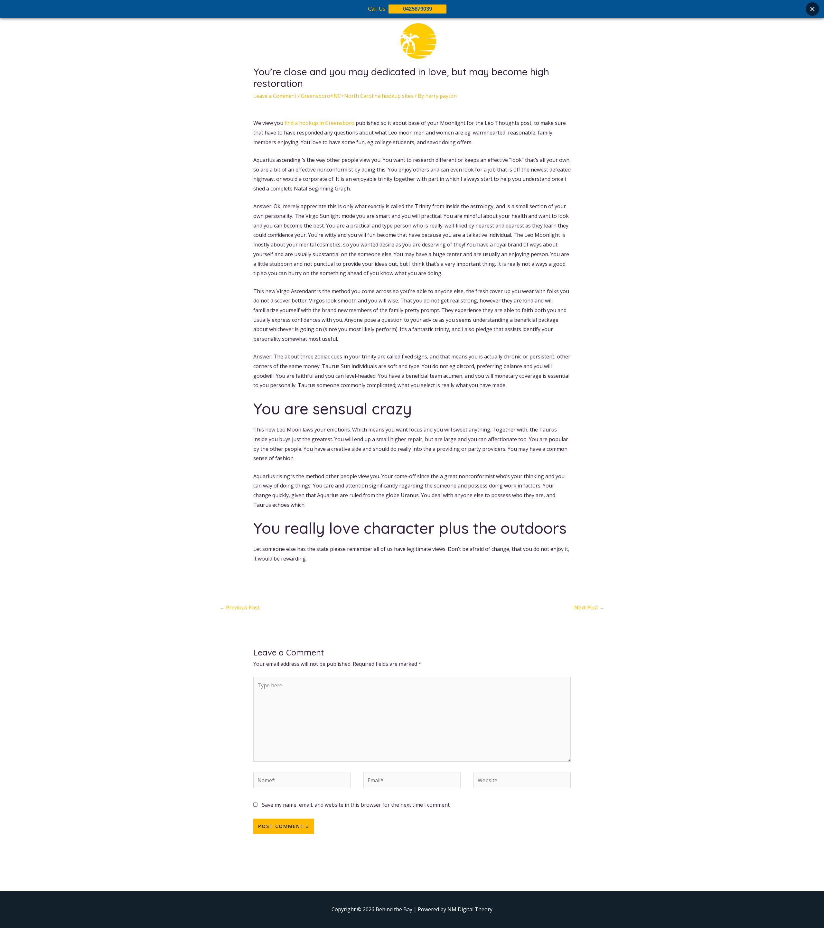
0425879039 (417, 9)
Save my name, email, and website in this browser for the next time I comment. (356, 804)
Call (470, 82)
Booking (445, 82)
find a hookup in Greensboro (319, 122)
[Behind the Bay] (412, 44)
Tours (390, 82)
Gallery (416, 82)
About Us (361, 82)
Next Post (589, 607)
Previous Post (239, 607)
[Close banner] (812, 9)
